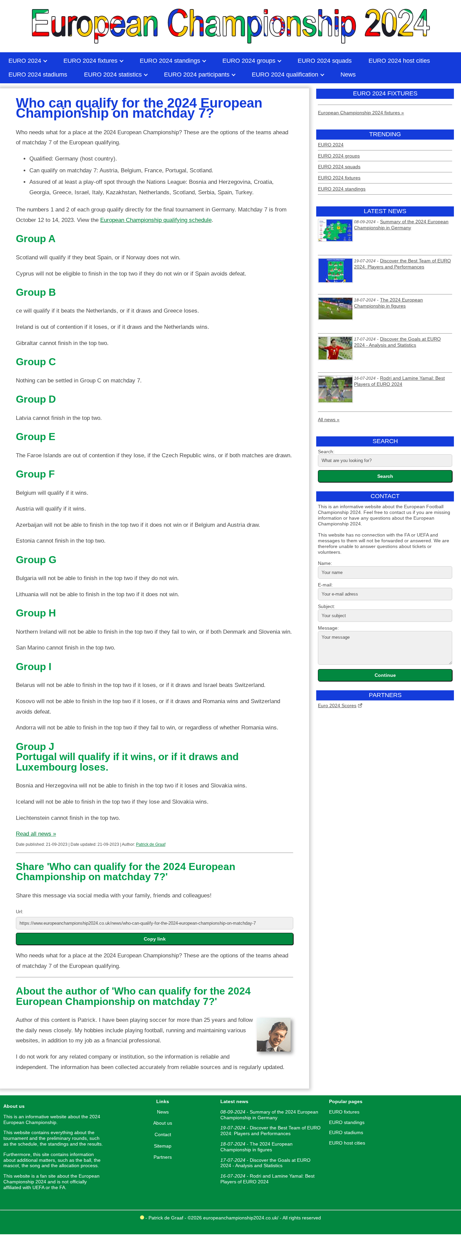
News (163, 1112)
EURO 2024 (331, 144)
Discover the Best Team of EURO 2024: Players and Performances (402, 263)
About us (162, 1123)
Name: (325, 563)
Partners (163, 1157)
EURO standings (346, 1122)
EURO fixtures (344, 1112)
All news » (329, 419)
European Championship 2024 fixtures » (361, 112)
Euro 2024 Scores (337, 705)
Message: (328, 628)
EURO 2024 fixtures (339, 177)
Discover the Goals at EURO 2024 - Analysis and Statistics (397, 342)
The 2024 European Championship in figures (388, 303)
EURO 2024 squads (339, 166)
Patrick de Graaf (150, 844)
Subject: (326, 606)
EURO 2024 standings (341, 189)
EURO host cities (347, 1143)
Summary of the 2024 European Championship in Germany (401, 224)
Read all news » (36, 834)
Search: (326, 451)
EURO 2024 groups (339, 156)
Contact (163, 1134)
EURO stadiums (346, 1132)
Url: (19, 911)
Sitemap (162, 1146)
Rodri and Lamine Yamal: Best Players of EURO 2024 (399, 381)
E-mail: (325, 584)
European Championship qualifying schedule (156, 220)
